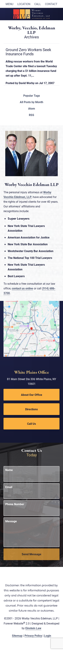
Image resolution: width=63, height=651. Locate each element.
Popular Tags (31, 95)
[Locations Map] (31, 328)
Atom (31, 108)
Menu (9, 4)
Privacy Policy (33, 635)
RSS (31, 115)
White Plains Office (31, 372)
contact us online (22, 288)
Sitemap (17, 635)
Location (23, 4)
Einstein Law (33, 628)
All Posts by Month (31, 102)
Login (47, 635)
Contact (51, 4)
